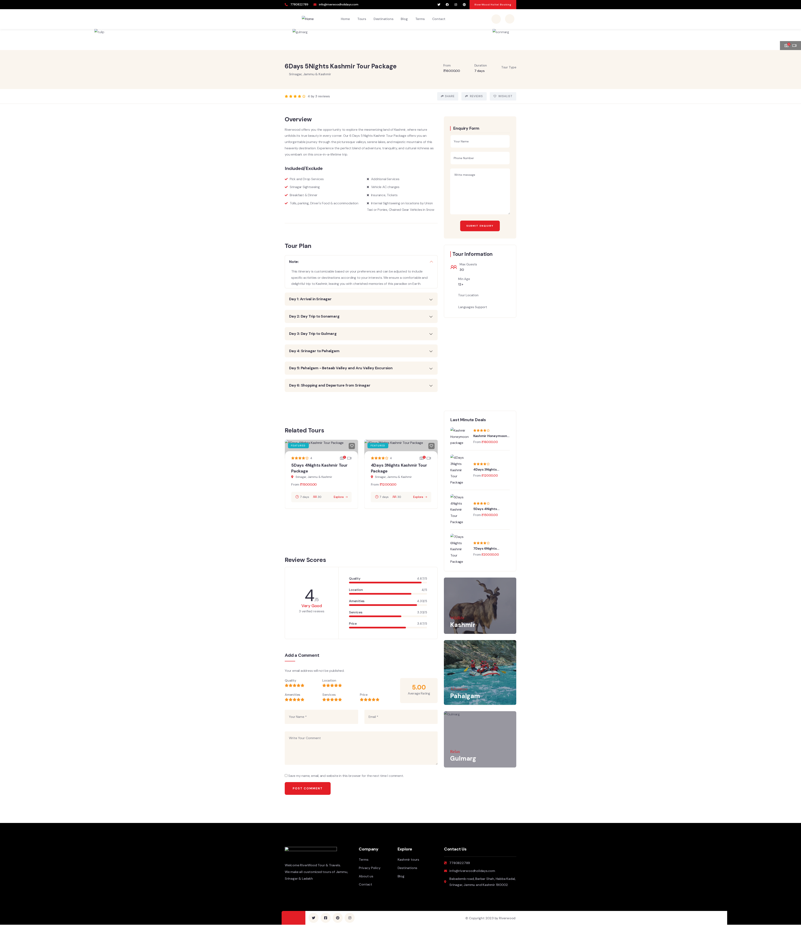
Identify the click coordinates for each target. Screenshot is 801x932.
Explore (339, 497)
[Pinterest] (464, 4)
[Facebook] (447, 4)
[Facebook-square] (326, 918)
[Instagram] (456, 4)
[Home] (308, 19)
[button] (793, 37)
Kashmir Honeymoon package (490, 436)
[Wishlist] (352, 446)
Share (450, 96)
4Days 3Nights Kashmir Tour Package (491, 469)
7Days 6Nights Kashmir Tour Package (491, 548)
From (295, 484)
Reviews (476, 96)
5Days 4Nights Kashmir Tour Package (491, 509)
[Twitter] (439, 4)
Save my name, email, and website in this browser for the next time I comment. (346, 776)
